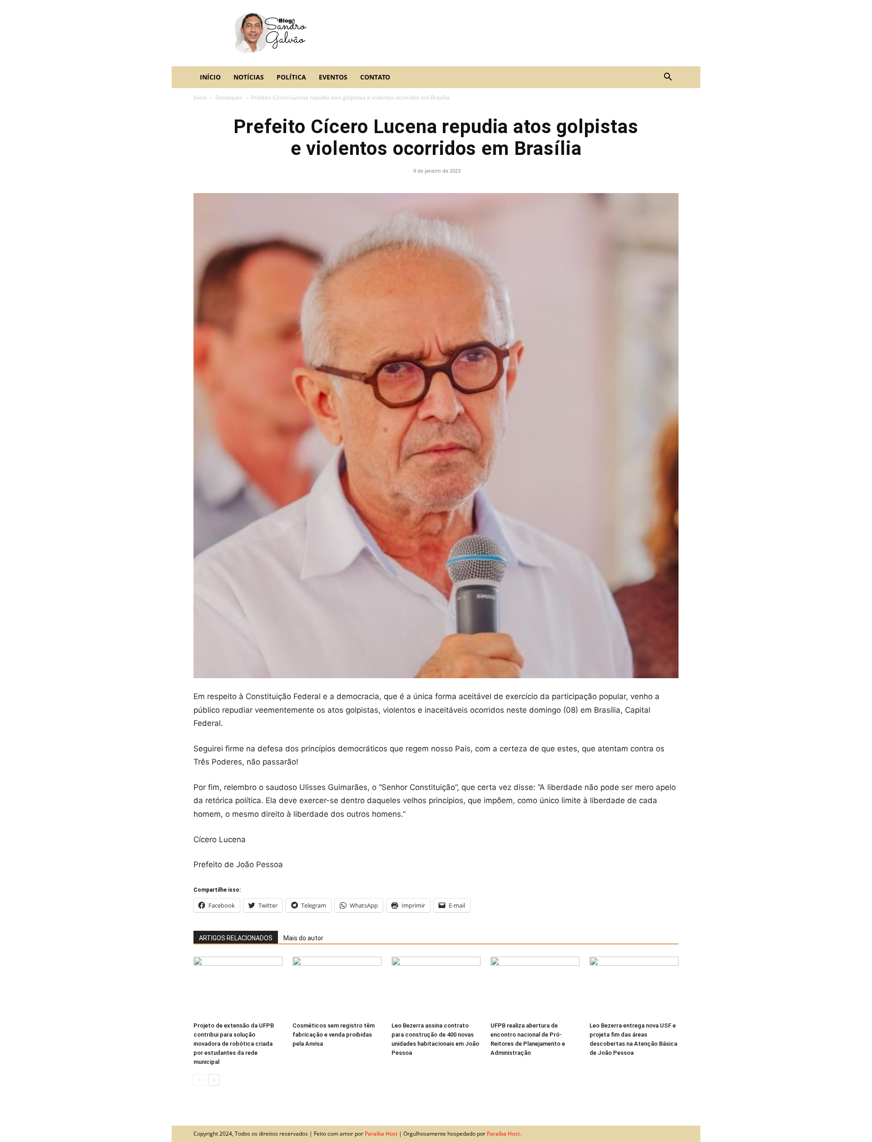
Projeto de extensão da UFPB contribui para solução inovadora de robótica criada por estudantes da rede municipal (233, 1043)
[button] (668, 77)
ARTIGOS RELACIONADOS (235, 938)
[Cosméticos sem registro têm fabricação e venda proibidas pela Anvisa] (337, 987)
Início (210, 77)
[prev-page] (199, 1080)
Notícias (248, 77)
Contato (375, 77)
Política (291, 77)
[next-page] (213, 1080)
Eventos (333, 77)
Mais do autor (303, 938)
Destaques (229, 97)
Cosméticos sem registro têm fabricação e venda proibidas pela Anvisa (333, 1034)
